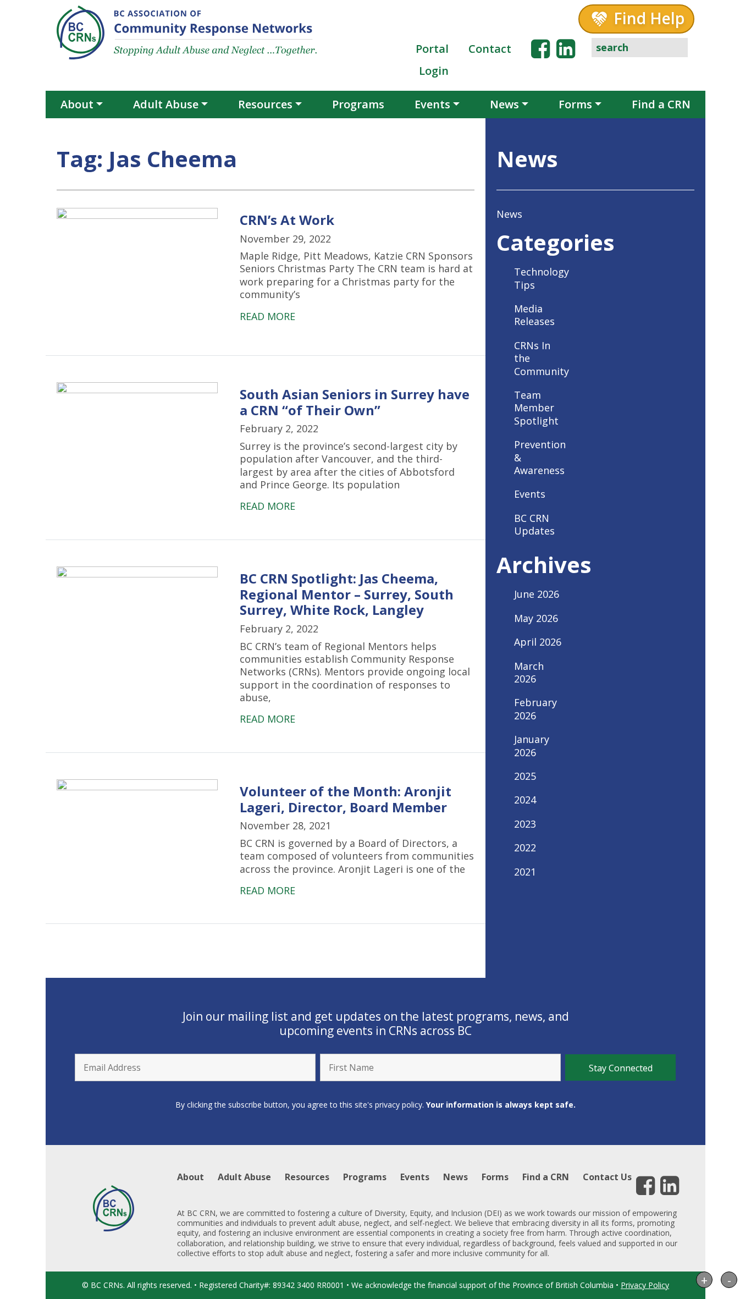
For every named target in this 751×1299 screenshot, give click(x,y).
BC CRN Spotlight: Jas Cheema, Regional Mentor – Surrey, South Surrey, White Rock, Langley (347, 594)
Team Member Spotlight (536, 407)
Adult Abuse (165, 104)
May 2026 (536, 618)
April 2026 (537, 641)
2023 (525, 823)
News (504, 104)
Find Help (649, 18)
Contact (489, 48)
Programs (358, 104)
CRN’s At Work (287, 220)
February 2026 (535, 709)
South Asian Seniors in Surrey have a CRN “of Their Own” (355, 402)
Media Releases (534, 315)
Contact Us (607, 1177)
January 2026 (531, 745)
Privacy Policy (645, 1285)
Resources (265, 104)
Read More (267, 316)
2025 (525, 776)
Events (432, 104)
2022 (525, 847)
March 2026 (529, 672)
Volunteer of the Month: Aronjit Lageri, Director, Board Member (345, 799)
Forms (575, 104)
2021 (525, 871)
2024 (525, 799)
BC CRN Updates (534, 524)
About (76, 104)
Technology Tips (541, 278)
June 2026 (536, 594)
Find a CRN (661, 104)
